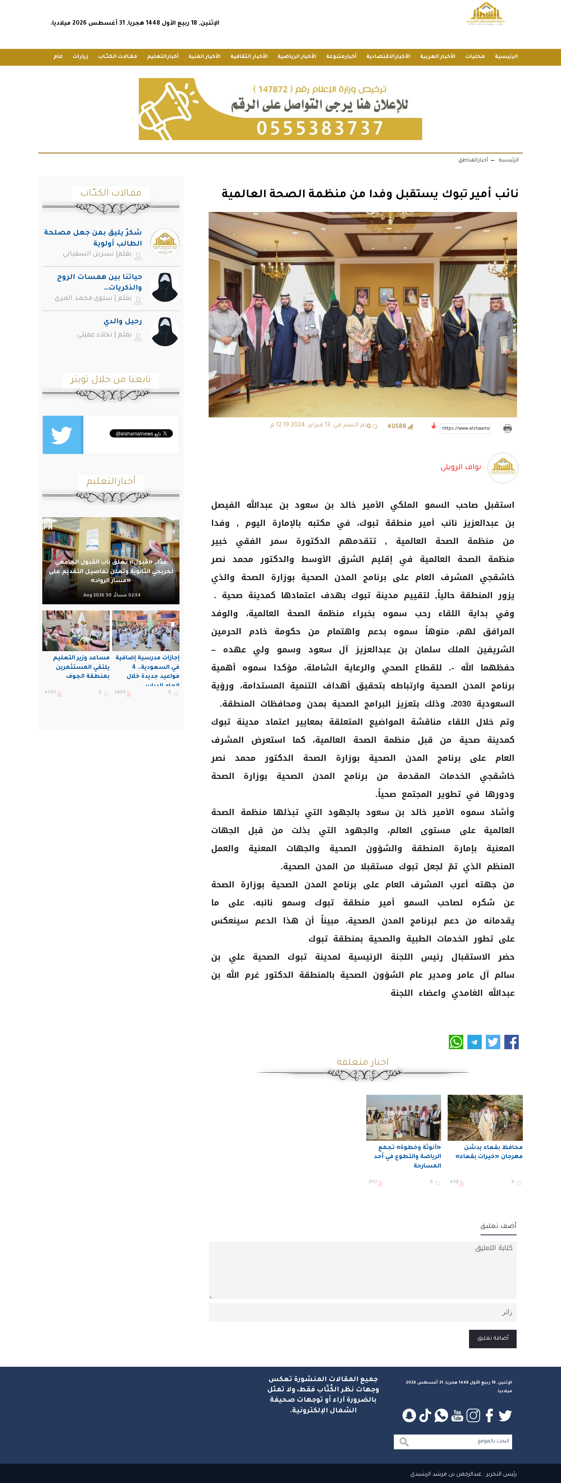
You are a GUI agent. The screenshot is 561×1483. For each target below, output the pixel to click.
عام (58, 57)
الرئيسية (506, 57)
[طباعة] (507, 428)
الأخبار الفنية (205, 57)
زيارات (80, 57)
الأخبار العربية (437, 57)
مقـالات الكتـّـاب (117, 57)
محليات (475, 57)
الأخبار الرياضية (297, 57)
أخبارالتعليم (163, 57)
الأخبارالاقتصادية (388, 57)
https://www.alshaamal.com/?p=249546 (466, 428)
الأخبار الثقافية (249, 57)
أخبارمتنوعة (341, 57)
